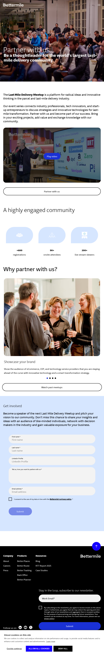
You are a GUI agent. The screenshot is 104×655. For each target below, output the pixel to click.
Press (5, 570)
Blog (38, 560)
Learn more (50, 641)
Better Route (23, 565)
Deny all (63, 649)
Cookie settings (14, 649)
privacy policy (49, 618)
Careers (6, 565)
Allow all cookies (39, 649)
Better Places (23, 560)
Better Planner (24, 579)
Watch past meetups (51, 387)
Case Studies (42, 570)
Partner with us (52, 191)
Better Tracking (24, 570)
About (6, 560)
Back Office (22, 574)
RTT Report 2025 (43, 565)
